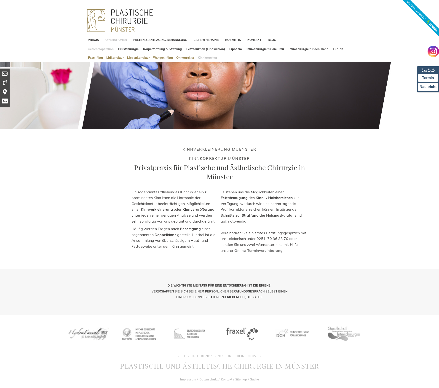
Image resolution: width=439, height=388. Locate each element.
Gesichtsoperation (101, 49)
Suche (254, 379)
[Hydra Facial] (87, 344)
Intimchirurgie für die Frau (265, 49)
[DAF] (190, 344)
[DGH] (292, 344)
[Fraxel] (241, 344)
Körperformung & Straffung (162, 49)
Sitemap (241, 379)
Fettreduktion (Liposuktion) (205, 49)
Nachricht (428, 87)
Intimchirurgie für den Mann (308, 49)
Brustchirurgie (128, 49)
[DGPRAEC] (139, 344)
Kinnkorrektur (207, 57)
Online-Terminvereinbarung (258, 250)
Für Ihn (338, 49)
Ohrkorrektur (185, 57)
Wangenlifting (163, 57)
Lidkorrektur (115, 57)
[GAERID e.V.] (344, 344)
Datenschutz (208, 379)
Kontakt (226, 379)
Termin (428, 78)
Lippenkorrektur (138, 57)
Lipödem (235, 49)
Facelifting (95, 57)
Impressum (188, 379)
